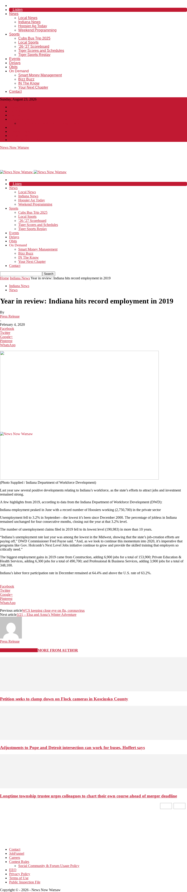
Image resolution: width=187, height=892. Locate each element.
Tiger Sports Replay (34, 55)
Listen (17, 10)
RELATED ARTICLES (19, 650)
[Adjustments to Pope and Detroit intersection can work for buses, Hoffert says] (93, 739)
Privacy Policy (19, 131)
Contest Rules (19, 119)
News (13, 14)
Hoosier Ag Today (32, 26)
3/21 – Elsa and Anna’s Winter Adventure (46, 614)
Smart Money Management (40, 75)
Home (4, 278)
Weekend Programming (37, 30)
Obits (13, 67)
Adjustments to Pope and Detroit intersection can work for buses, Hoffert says (72, 747)
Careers (14, 115)
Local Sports (28, 42)
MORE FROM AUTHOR (58, 650)
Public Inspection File (24, 140)
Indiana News (29, 22)
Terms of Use (19, 136)
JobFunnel (16, 111)
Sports (14, 34)
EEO (12, 127)
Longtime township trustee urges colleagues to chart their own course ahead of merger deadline (88, 796)
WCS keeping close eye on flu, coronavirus (53, 610)
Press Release (10, 316)
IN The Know (28, 83)
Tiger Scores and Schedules (41, 51)
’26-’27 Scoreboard (33, 46)
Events (14, 59)
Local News (27, 18)
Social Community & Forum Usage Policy (48, 123)
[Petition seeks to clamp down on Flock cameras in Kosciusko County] (93, 690)
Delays (15, 63)
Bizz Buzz (26, 79)
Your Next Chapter (33, 87)
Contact (15, 91)
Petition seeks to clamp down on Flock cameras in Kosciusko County (64, 699)
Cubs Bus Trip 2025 (34, 38)
